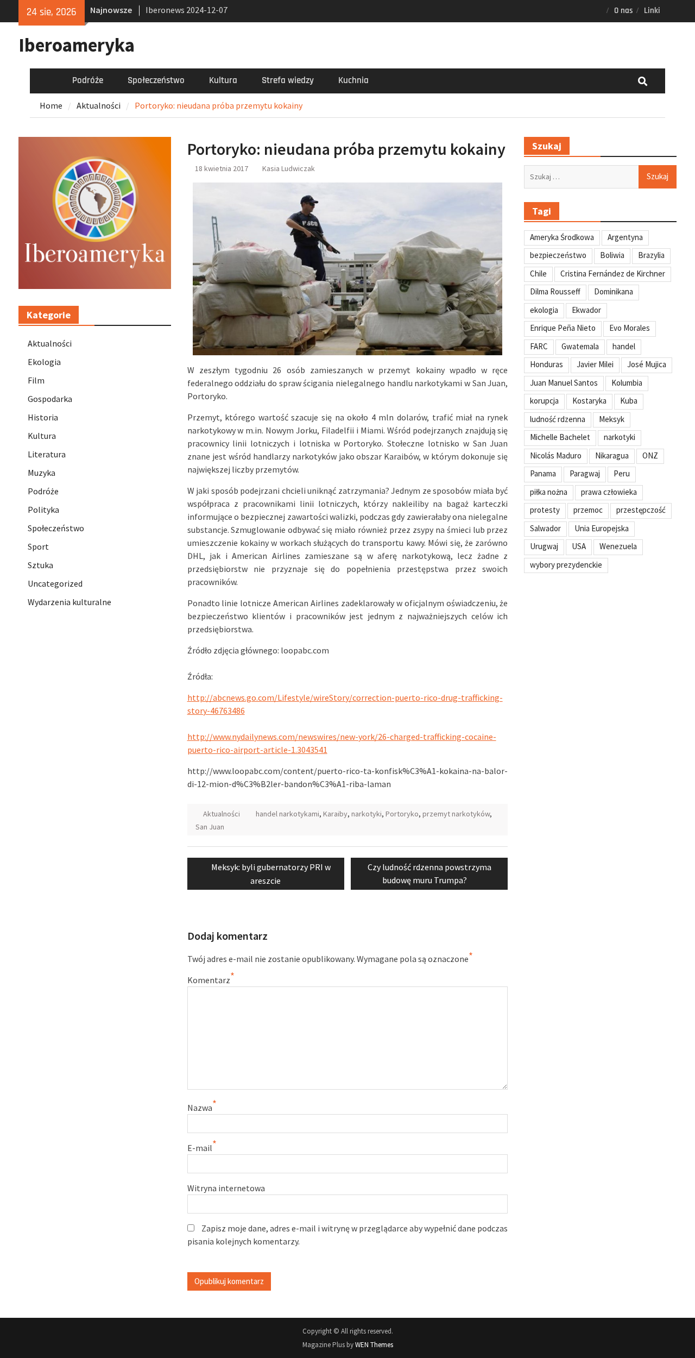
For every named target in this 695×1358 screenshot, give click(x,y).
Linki (652, 10)
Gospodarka (50, 398)
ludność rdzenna (557, 419)
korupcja (544, 400)
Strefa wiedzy (288, 80)
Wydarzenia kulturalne (69, 601)
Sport (38, 546)
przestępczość (641, 510)
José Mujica (646, 364)
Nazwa (199, 1107)
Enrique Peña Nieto (563, 328)
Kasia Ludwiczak (288, 168)
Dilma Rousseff (555, 291)
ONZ (650, 455)
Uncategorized (55, 583)
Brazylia (651, 255)
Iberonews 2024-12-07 (187, 9)
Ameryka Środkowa (562, 237)
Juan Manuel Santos (564, 383)
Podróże (87, 80)
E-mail (199, 1147)
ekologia (544, 310)
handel (623, 346)
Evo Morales (629, 328)
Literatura (47, 454)
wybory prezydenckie (566, 564)
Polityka (43, 509)
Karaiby (335, 814)
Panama (543, 473)
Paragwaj (585, 473)
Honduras (546, 364)
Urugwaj (544, 546)
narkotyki (366, 814)
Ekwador (586, 310)
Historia (43, 417)
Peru (622, 473)
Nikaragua (612, 455)
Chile (538, 273)
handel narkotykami (287, 814)
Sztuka (40, 564)
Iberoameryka (76, 45)
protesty (545, 510)
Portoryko (402, 814)
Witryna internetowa (226, 1188)
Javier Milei (595, 364)
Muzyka (41, 472)
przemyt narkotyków (456, 814)
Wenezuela (618, 546)
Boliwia (612, 255)
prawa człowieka (609, 492)
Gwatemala (580, 346)
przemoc (588, 510)
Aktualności (221, 814)
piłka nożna (548, 492)
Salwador (545, 528)
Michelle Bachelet (560, 437)
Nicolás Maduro (556, 455)
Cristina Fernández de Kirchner (612, 273)
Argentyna (625, 237)
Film (36, 380)
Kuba (628, 400)
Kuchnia (353, 80)
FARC (539, 346)
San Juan (209, 827)
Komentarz (208, 980)
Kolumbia (626, 383)
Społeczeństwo (156, 80)
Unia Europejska (601, 528)
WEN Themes (374, 1344)
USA (579, 546)
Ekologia (44, 361)
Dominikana (613, 291)
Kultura (223, 80)
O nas (623, 10)
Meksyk (611, 419)
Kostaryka (589, 400)
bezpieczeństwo (558, 255)
